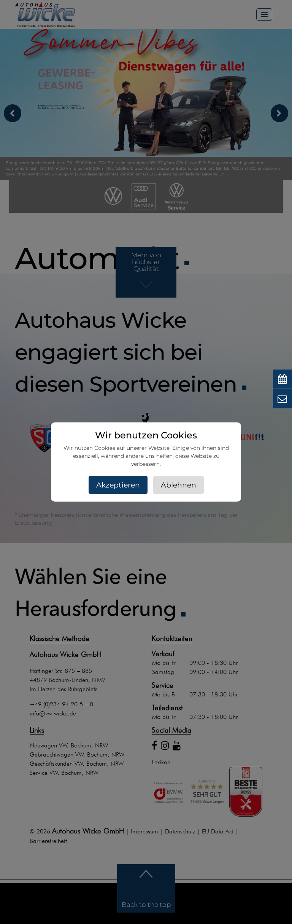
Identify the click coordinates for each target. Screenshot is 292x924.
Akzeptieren (118, 484)
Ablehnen (178, 484)
